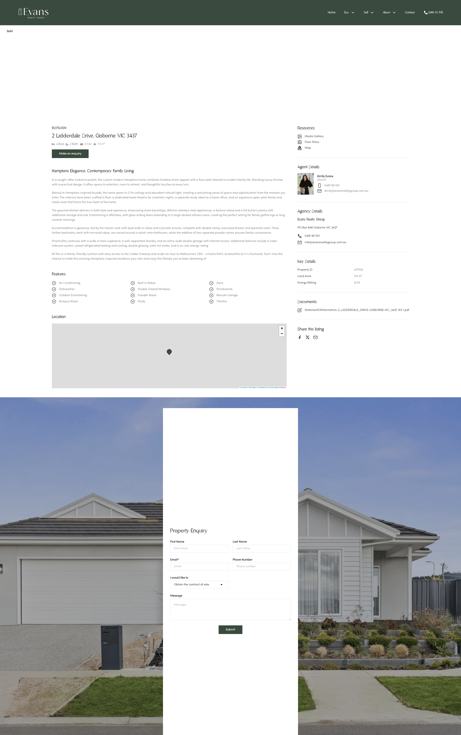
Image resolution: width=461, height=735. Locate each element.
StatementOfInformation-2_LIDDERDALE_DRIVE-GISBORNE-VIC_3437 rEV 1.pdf (357, 310)
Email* (174, 559)
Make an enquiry (70, 153)
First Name (177, 541)
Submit (230, 629)
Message (176, 595)
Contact (410, 12)
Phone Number (242, 559)
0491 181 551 (332, 185)
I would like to (179, 577)
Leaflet (244, 387)
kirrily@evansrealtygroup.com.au (346, 191)
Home (332, 12)
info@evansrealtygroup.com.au (325, 242)
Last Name (240, 541)
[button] (170, 353)
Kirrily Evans (325, 176)
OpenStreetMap (273, 387)
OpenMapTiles (262, 387)
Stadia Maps (252, 387)
